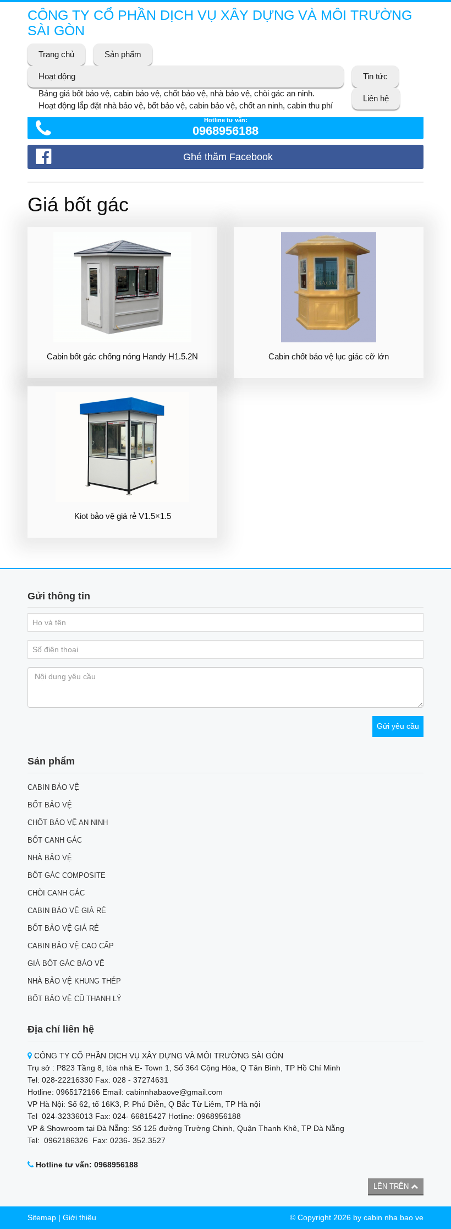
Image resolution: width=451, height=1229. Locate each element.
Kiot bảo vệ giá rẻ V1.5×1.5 (122, 516)
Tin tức (375, 76)
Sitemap (42, 1217)
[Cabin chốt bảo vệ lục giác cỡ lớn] (328, 287)
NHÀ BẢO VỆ (50, 858)
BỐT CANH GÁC (55, 840)
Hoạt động (56, 76)
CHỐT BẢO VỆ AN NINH (68, 822)
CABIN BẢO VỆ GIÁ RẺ (67, 910)
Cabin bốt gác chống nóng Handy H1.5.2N (122, 356)
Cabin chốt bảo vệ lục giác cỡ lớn (328, 356)
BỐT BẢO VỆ (50, 805)
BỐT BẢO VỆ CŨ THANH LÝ (75, 999)
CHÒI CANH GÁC (56, 893)
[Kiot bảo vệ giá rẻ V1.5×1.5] (122, 447)
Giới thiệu (79, 1217)
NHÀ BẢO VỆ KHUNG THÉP (74, 981)
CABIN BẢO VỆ (53, 787)
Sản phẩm (123, 54)
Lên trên (392, 1186)
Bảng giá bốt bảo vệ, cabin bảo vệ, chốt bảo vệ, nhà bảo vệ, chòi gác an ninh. (176, 93)
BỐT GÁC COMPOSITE (67, 875)
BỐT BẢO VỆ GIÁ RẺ (63, 928)
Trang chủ (56, 54)
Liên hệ (376, 98)
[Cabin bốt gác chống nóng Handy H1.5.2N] (122, 287)
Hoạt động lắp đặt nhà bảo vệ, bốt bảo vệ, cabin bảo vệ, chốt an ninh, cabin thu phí (185, 105)
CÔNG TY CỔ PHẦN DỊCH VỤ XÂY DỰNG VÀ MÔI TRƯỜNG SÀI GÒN (220, 22)
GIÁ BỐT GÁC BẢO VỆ (66, 963)
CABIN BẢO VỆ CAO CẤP (71, 946)
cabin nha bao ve (394, 1217)
